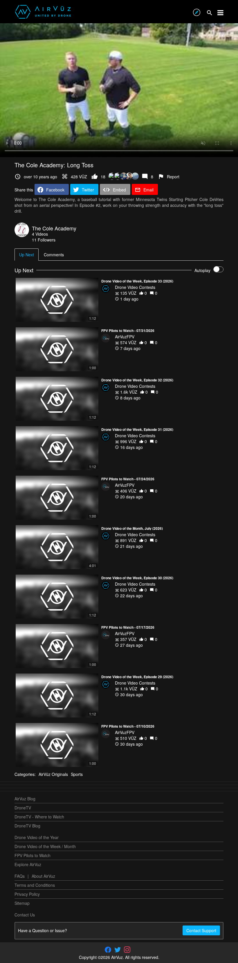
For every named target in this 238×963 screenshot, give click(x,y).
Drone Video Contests (135, 287)
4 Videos (40, 234)
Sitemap (22, 903)
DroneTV (23, 808)
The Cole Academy (54, 228)
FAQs (20, 876)
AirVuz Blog (25, 799)
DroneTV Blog (27, 826)
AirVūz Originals (53, 774)
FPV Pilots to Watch (33, 855)
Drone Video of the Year (37, 837)
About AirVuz (43, 876)
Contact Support (201, 930)
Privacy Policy (27, 894)
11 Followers (43, 240)
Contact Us (25, 915)
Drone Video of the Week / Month (45, 846)
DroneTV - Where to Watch (39, 817)
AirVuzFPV (124, 337)
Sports (77, 774)
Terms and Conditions (35, 885)
